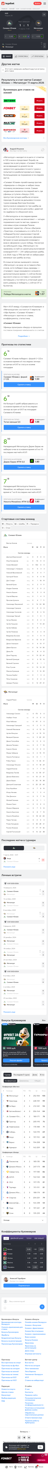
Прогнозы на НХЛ (8, 1380)
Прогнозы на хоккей (10, 1371)
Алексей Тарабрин (17, 1278)
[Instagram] (19, 1437)
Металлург (9, 47)
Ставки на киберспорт (34, 1380)
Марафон (10, 1267)
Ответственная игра (33, 1418)
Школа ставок (7, 1392)
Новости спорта (8, 1389)
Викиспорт (6, 1395)
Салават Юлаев (11, 44)
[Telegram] (24, 1437)
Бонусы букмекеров (10, 1332)
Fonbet (9, 1254)
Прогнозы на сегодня (10, 1368)
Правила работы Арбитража (32, 1422)
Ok (40, 1447)
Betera (9, 1249)
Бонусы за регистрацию (11, 1341)
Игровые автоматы (33, 1354)
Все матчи (29, 1362)
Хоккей (11, 9)
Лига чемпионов (32, 1368)
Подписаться (24, 1285)
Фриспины (29, 1343)
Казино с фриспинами (34, 1328)
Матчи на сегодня (32, 1365)
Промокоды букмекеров (12, 1344)
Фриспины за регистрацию (30, 1347)
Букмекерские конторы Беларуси (11, 1323)
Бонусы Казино (31, 1340)
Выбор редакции (8, 1398)
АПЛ (27, 1377)
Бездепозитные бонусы (11, 1338)
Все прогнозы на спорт (11, 1362)
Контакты (29, 1392)
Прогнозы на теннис (9, 1374)
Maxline (10, 1263)
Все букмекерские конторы (16, 138)
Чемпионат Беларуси (34, 1374)
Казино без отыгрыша (34, 1331)
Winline (10, 1258)
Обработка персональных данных (34, 1414)
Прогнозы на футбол (10, 1365)
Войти (37, 3)
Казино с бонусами (33, 1325)
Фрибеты (5, 1335)
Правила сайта (31, 1395)
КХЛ (17, 9)
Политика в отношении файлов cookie (34, 1409)
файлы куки (21, 1449)
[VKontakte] (29, 1437)
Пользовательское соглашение (33, 1399)
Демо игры (29, 1351)
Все (43, 1020)
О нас (27, 1389)
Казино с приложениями (35, 1334)
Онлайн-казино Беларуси (35, 1322)
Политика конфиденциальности (34, 1404)
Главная (4, 9)
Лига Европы (30, 1371)
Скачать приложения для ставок (12, 1328)
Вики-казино (30, 1337)
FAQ (3, 1401)
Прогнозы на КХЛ (8, 1377)
